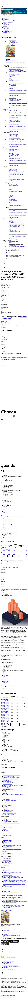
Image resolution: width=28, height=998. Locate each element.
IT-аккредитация (7, 886)
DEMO (8, 252)
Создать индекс (7, 842)
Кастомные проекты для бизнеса (17, 246)
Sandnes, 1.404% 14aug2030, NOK (5, 706)
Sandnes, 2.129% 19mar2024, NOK (5, 709)
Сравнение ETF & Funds (15, 121)
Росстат (11, 186)
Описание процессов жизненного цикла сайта (14, 880)
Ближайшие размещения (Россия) (17, 71)
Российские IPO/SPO (14, 100)
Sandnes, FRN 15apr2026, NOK (5, 700)
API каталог (12, 242)
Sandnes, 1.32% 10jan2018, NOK (5, 718)
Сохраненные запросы (14, 226)
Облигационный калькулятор (16, 225)
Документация (12, 245)
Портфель (5, 18)
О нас (4, 871)
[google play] (14, 942)
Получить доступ (5, 597)
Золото (5, 26)
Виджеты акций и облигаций (16, 227)
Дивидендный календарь (15, 99)
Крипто (6, 27)
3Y (4, 351)
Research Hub (12, 40)
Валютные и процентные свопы (17, 139)
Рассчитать (3, 327)
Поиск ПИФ (12, 122)
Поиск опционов (13, 135)
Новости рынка (13, 38)
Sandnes (5, 475)
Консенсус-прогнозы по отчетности (18, 209)
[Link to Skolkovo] (8, 958)
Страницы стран (13, 184)
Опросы (11, 88)
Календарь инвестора (14, 158)
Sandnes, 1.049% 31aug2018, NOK (5, 715)
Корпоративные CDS (14, 138)
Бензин (11, 197)
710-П (4, 829)
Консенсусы (6, 19)
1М (4, 347)
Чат (10, 229)
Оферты (11, 153)
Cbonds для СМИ (13, 42)
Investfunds (6, 930)
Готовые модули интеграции (16, 244)
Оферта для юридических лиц (10, 882)
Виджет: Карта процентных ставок (12, 849)
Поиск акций (12, 98)
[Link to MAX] (4, 953)
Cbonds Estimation (7, 781)
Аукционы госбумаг (14, 154)
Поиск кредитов (13, 110)
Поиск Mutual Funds (14, 124)
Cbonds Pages (12, 85)
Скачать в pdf (6, 878)
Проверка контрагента (14, 231)
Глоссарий (11, 44)
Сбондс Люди (6, 32)
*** (1, 296)
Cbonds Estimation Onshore (9, 782)
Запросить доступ (10, 258)
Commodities (12, 199)
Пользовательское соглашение (10, 965)
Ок (1, 990)
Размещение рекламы (8, 961)
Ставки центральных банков (16, 174)
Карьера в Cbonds (7, 875)
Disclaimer (5, 967)
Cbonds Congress (18, 895)
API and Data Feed (13, 241)
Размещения (12, 151)
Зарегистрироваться (9, 15)
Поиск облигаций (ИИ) (9, 20)
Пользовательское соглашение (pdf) (12, 966)
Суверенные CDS (13, 136)
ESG (10, 78)
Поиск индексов (13, 169)
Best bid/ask (6, 24)
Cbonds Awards (12, 87)
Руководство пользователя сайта (11, 876)
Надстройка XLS (7, 31)
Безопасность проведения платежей (12, 872)
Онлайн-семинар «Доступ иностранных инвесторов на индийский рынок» (13, 898)
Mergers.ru (5, 934)
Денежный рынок (13, 155)
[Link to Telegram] (4, 947)
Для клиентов (6, 870)
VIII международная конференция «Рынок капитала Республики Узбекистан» (13, 906)
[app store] (5, 942)
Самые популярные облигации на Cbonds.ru (14, 794)
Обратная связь (7, 962)
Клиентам (5, 963)
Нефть (10, 196)
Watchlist (5, 30)
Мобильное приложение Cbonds (17, 224)
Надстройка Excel (7, 819)
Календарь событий (14, 149)
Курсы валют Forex (14, 173)
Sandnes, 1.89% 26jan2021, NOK (5, 724)
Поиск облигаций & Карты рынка (17, 67)
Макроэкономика (13, 185)
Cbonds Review (7, 861)
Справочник (4, 321)
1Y (4, 349)
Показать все (4, 726)
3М (4, 348)
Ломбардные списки (14, 80)
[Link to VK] (4, 951)
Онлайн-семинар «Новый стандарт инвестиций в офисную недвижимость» (15, 902)
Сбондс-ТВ (6, 28)
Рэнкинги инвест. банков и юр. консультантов (14, 785)
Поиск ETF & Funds (14, 120)
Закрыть (3, 35)
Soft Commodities (13, 200)
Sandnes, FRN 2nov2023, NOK (5, 712)
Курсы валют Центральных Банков (17, 171)
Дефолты (11, 150)
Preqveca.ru (6, 936)
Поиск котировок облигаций (16, 70)
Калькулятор (6, 891)
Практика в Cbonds (8, 873)
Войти (2, 15)
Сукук (10, 79)
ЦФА (4, 23)
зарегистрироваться (12, 991)
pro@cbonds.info (4, 926)
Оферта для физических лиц (10, 881)
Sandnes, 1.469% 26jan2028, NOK (5, 703)
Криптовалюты (13, 170)
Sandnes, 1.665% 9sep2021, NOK (5, 721)
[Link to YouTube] (4, 949)
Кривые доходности (8, 22)
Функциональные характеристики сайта (13, 877)
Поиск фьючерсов (14, 134)
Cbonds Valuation (7, 784)
